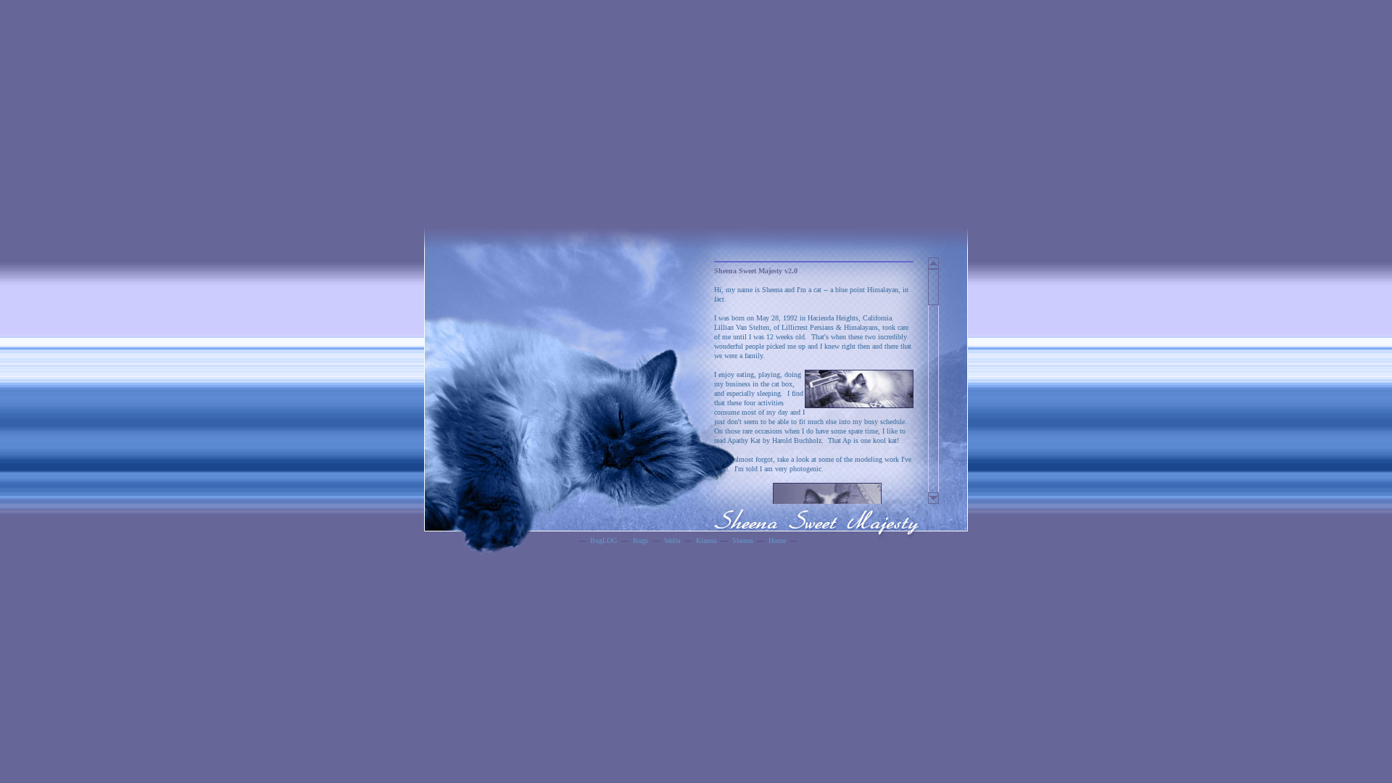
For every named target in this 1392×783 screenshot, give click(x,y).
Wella (672, 540)
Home (777, 540)
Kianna (706, 540)
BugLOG (603, 540)
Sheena (742, 540)
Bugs (640, 540)
